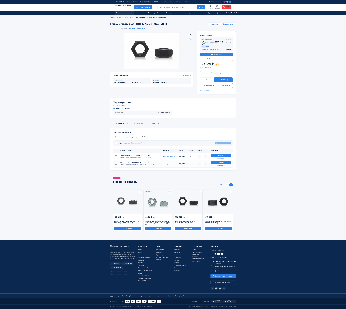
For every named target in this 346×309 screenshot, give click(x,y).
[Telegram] (230, 2)
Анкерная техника (144, 257)
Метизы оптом (140, 13)
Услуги (158, 246)
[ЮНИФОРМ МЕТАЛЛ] (123, 7)
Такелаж (141, 265)
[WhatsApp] (227, 2)
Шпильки (141, 262)
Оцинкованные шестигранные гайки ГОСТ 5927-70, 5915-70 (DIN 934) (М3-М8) (157, 222)
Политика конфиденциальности (218, 306)
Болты (140, 249)
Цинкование (160, 249)
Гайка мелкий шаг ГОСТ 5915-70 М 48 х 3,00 (135, 163)
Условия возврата (180, 265)
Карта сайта (196, 261)
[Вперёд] (231, 184)
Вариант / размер (206, 35)
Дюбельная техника (144, 276)
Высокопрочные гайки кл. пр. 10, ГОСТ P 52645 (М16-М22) (218, 222)
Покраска (159, 252)
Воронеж (171, 296)
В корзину (224, 80)
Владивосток (194, 296)
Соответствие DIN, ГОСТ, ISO (200, 306)
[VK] (224, 288)
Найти (201, 7)
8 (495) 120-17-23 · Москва (218, 257)
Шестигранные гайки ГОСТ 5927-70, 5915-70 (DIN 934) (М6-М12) (126, 222)
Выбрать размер (216, 54)
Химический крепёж (144, 278)
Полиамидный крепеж (155, 13)
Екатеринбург (139, 296)
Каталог (176, 249)
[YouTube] (220, 288)
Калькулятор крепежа (189, 13)
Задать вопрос (205, 90)
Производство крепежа (164, 255)
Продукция (142, 246)
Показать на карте (227, 268)
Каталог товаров (144, 7)
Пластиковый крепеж (145, 270)
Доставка (177, 257)
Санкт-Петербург (127, 296)
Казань (164, 296)
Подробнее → (186, 75)
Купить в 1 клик (209, 85)
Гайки (140, 252)
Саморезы (141, 255)
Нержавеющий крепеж (145, 268)
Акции (203, 13)
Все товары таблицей (216, 59)
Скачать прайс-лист (224, 282)
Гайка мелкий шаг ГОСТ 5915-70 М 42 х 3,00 (135, 155)
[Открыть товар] (127, 201)
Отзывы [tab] (155, 123)
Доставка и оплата (167, 1)
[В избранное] (190, 34)
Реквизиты (177, 268)
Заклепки (141, 260)
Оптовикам (178, 1)
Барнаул (185, 296)
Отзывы (176, 262)
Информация (197, 246)
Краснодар (148, 296)
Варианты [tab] (123, 123)
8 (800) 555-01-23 (218, 254)
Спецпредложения (172, 13)
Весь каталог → (143, 280)
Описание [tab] (139, 123)
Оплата (176, 260)
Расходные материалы (123, 13)
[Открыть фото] (190, 39)
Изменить (135, 1)
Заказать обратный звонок (224, 276)
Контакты (185, 1)
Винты (140, 273)
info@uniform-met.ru (215, 1)
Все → (221, 184)
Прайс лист (178, 252)
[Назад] (227, 184)
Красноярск (157, 296)
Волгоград (178, 296)
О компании (178, 246)
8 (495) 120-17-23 (119, 1)
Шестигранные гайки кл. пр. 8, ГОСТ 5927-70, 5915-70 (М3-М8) (187, 222)
